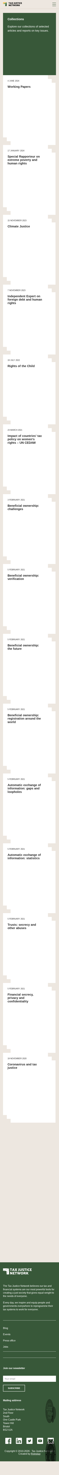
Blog (5, 1328)
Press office (9, 1340)
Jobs (5, 1347)
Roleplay (36, 1454)
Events (6, 1334)
